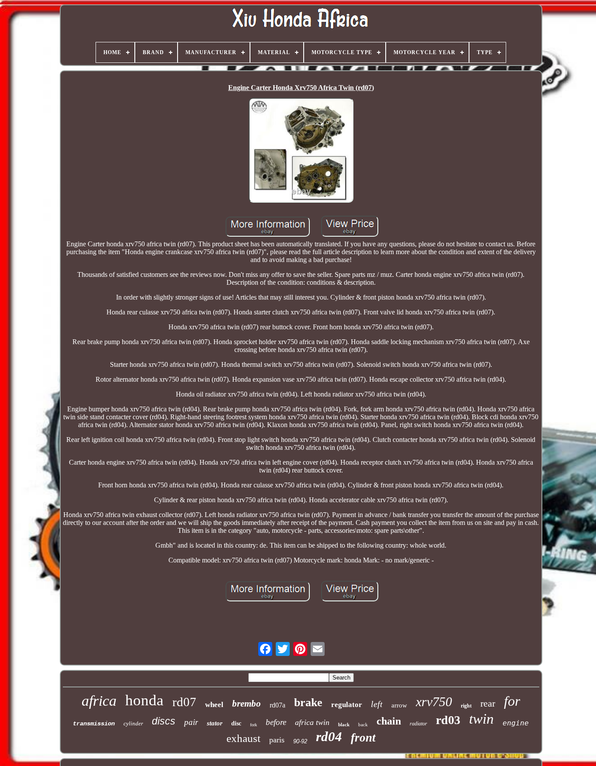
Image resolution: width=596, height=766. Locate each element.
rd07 (184, 702)
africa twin (312, 722)
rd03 (448, 720)
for (512, 701)
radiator (418, 724)
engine (516, 723)
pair (191, 722)
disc (236, 723)
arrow (399, 705)
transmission (94, 723)
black (343, 724)
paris (276, 739)
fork (253, 724)
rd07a (277, 705)
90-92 (300, 741)
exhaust (243, 738)
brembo (246, 703)
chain (389, 721)
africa (99, 701)
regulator (346, 704)
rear (487, 703)
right (466, 706)
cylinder (133, 723)
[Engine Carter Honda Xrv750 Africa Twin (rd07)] (301, 151)
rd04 (329, 736)
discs (163, 721)
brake (308, 702)
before (276, 722)
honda (144, 700)
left (377, 704)
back (363, 724)
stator (215, 723)
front (363, 737)
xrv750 (434, 701)
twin (481, 719)
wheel (214, 704)
